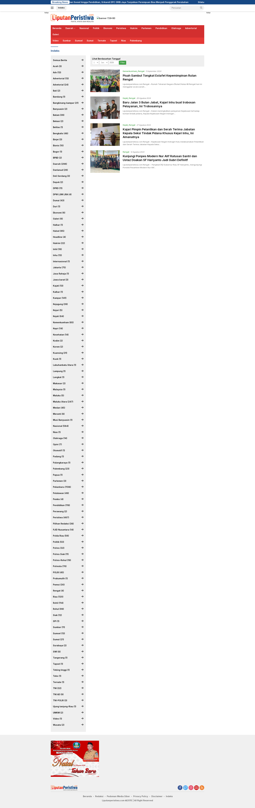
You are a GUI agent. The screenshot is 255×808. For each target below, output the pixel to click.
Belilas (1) (58, 127)
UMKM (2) (58, 712)
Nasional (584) (61, 426)
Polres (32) (58, 548)
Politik (96, 28)
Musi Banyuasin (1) (62, 420)
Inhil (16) (57, 249)
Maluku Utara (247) (63, 401)
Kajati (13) (58, 285)
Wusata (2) (58, 725)
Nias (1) (57, 432)
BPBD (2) (57, 157)
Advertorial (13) (61, 78)
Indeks (61, 7)
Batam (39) (58, 115)
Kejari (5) (57, 310)
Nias (123, 40)
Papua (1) (58, 475)
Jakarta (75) (59, 267)
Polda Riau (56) (61, 535)
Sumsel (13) (59, 633)
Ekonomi (107, 28)
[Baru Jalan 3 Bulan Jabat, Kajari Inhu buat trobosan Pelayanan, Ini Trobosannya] (105, 107)
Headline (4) (59, 237)
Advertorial (191, 28)
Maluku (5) (58, 395)
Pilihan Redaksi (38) (63, 523)
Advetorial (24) (60, 84)
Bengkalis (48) (60, 133)
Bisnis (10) (58, 145)
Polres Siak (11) (61, 554)
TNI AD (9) (58, 694)
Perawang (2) (60, 511)
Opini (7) (57, 444)
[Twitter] (185, 787)
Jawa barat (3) (60, 279)
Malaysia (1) (59, 389)
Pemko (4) (58, 499)
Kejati (125, 98)
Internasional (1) (61, 261)
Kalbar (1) (58, 292)
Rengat (141, 71)
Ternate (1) (58, 682)
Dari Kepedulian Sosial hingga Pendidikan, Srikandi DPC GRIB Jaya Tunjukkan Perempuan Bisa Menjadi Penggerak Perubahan (92, 2)
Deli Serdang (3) (61, 176)
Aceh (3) (57, 66)
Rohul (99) (58, 609)
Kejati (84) (58, 316)
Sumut (90, 40)
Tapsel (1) (58, 664)
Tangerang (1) (60, 657)
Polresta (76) (60, 566)
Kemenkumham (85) (63, 322)
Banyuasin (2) (60, 109)
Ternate (102, 40)
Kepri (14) (58, 328)
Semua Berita (60, 60)
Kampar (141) (59, 298)
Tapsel (113, 40)
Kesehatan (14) (61, 334)
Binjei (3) (57, 139)
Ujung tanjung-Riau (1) (64, 706)
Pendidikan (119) (61, 505)
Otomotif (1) (59, 450)
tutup (47, 13)
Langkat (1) (58, 377)
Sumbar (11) (59, 627)
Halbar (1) (58, 225)
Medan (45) (59, 407)
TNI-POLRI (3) (60, 700)
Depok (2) (58, 182)
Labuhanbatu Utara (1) (64, 365)
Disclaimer (156, 796)
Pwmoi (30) (59, 584)
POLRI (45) (58, 572)
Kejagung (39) (60, 304)
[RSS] (202, 787)
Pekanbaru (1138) (62, 487)
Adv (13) (57, 72)
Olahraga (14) (60, 438)
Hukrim (133, 28)
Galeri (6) (58, 218)
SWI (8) (57, 651)
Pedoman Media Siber (118, 796)
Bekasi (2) (58, 121)
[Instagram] (191, 787)
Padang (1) (58, 456)
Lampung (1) (59, 371)
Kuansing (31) (60, 353)
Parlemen (146, 28)
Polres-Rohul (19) (62, 560)
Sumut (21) (58, 639)
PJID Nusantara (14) (63, 529)
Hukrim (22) (59, 243)
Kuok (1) (57, 359)
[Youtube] (196, 787)
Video (56, 40)
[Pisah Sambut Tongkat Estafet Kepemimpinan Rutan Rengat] (105, 81)
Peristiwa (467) (61, 517)
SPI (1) (56, 621)
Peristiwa (121, 28)
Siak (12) (57, 615)
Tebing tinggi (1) (61, 670)
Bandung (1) (59, 96)
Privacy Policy (140, 796)
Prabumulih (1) (60, 578)
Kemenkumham (130, 71)
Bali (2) (56, 90)
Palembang (136, 40)
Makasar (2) (59, 383)
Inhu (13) (57, 255)
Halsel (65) (58, 231)
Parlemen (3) (59, 481)
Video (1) (57, 718)
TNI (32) (57, 688)
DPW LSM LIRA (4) (62, 194)
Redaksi (99, 796)
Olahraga (176, 28)
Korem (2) (58, 346)
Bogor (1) (57, 151)
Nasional (84, 28)
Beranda (57, 28)
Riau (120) (58, 596)
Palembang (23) (61, 468)
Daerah (69, 28)
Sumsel (79, 40)
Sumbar (67, 40)
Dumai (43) (58, 200)
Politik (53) (58, 542)
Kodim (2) (58, 340)
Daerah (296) (60, 164)
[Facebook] (180, 787)
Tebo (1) (57, 676)
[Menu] (53, 7)
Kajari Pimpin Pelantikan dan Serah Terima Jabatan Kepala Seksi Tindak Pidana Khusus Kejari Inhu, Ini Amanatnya (159, 133)
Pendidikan (161, 28)
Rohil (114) (58, 603)
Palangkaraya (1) (61, 462)
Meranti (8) (59, 414)
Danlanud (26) (60, 170)
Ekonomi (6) (59, 212)
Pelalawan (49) (61, 493)
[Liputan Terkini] (72, 18)
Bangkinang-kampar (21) (66, 103)
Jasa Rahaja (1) (61, 273)
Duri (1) (56, 206)
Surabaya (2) (60, 645)
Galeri (56, 34)
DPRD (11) (57, 188)
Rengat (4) (58, 590)
